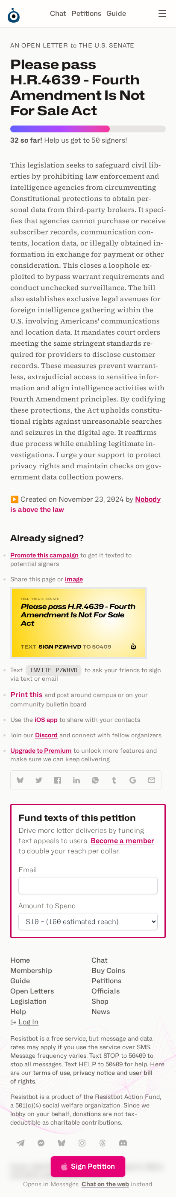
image (74, 579)
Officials (105, 991)
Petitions (86, 13)
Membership (31, 971)
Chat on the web (105, 1184)
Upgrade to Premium (41, 750)
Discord (46, 735)
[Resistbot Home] (14, 20)
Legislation (28, 1001)
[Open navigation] (162, 14)
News (100, 1012)
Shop (100, 1001)
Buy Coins (108, 971)
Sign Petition (93, 1166)
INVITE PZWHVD (53, 670)
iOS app (46, 719)
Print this (26, 695)
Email (27, 870)
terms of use (51, 1072)
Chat (58, 13)
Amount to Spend (47, 906)
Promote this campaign (44, 555)
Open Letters (32, 991)
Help (18, 1012)
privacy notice (94, 1072)
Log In (28, 1022)
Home (20, 960)
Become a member (122, 841)
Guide (116, 13)
